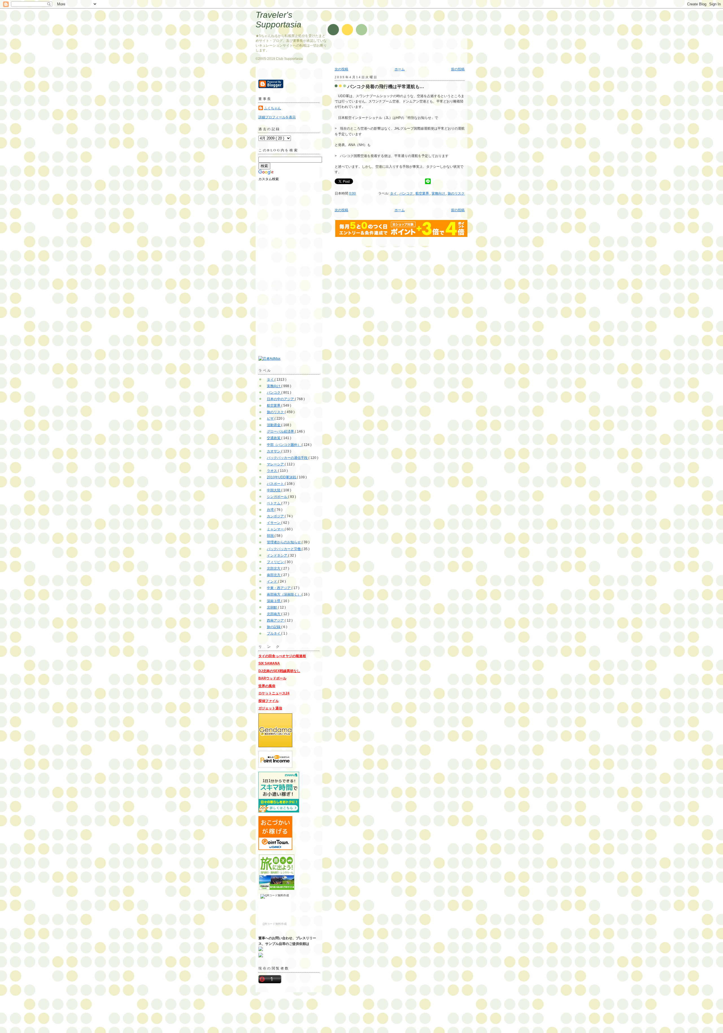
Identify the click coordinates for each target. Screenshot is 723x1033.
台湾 (271, 510)
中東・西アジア (279, 588)
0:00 (352, 193)
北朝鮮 (272, 607)
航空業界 (422, 193)
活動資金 (274, 425)
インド (272, 581)
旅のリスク (456, 193)
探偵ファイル (268, 701)
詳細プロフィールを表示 (277, 117)
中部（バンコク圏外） (284, 445)
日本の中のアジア (281, 399)
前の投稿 (458, 69)
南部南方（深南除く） (284, 594)
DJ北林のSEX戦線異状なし (279, 671)
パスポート (276, 484)
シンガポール (277, 497)
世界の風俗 (266, 686)
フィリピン (276, 562)
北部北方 (274, 568)
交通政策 (274, 438)
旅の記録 (274, 627)
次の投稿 (341, 69)
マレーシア (276, 464)
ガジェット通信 (270, 708)
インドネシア (277, 555)
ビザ (271, 418)
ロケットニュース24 (273, 693)
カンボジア (276, 516)
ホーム (400, 69)
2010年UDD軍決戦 (282, 477)
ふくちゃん (272, 108)
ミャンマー (276, 529)
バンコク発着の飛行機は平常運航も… (385, 86)
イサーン (274, 523)
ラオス (272, 471)
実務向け (439, 193)
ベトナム (274, 503)
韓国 (271, 536)
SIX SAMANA (269, 663)
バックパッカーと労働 (284, 549)
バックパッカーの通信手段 (287, 458)
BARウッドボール (272, 678)
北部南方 (274, 614)
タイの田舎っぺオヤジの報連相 (282, 656)
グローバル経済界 (281, 431)
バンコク (406, 193)
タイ (394, 193)
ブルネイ (274, 633)
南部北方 (274, 575)
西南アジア (276, 620)
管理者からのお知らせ (284, 542)
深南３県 (274, 601)
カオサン (274, 451)
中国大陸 (274, 490)
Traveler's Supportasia (278, 19)
